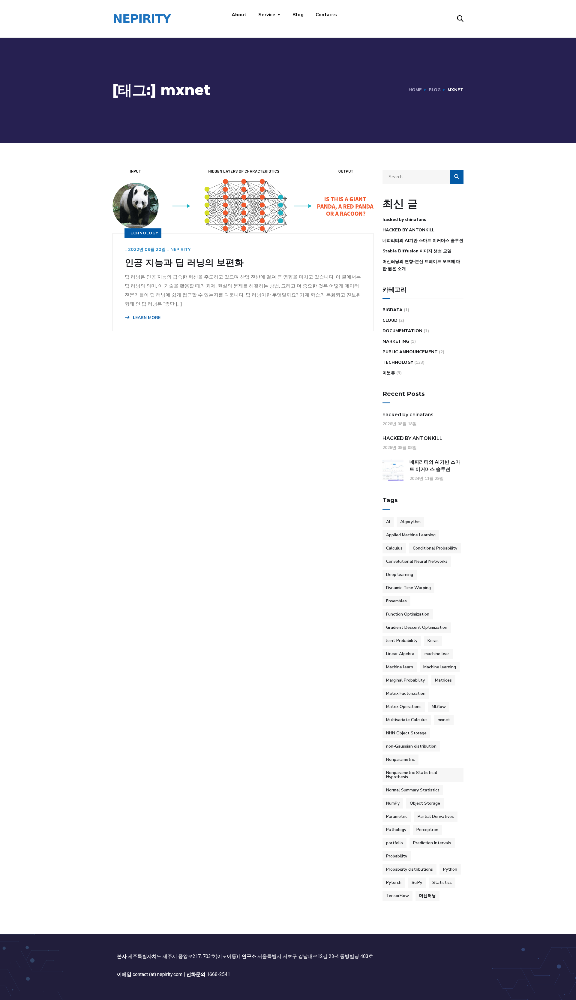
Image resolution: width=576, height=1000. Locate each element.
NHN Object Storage (406, 733)
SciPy (417, 882)
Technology (143, 233)
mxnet (444, 720)
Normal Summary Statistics (413, 790)
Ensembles (396, 601)
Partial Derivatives (436, 816)
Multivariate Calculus (407, 720)
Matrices (443, 680)
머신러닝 (427, 896)
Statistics (442, 882)
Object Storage (425, 803)
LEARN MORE (146, 318)
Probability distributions (409, 869)
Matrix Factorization (405, 693)
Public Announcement (410, 352)
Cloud (390, 320)
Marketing (395, 341)
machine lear (436, 654)
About (239, 14)
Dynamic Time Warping (408, 588)
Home (415, 90)
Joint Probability (401, 640)
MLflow (439, 706)
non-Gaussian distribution (411, 746)
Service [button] (266, 14)
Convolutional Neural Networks (417, 561)
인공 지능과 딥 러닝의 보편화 (184, 262)
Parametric (396, 816)
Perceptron (427, 830)
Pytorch (393, 882)
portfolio (394, 843)
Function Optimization (407, 614)
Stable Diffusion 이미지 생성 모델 (417, 251)
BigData (392, 310)
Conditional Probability (435, 548)
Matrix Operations (404, 706)
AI (388, 522)
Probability (396, 856)
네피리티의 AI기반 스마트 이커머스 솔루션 (422, 240)
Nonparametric (400, 759)
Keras (433, 640)
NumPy (393, 803)
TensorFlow (397, 896)
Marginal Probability (405, 680)
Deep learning (399, 574)
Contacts (326, 14)
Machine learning (439, 667)
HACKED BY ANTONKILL (408, 230)
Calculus (394, 548)
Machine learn (399, 667)
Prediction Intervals (432, 843)
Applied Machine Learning (411, 535)
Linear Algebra (400, 654)
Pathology (396, 830)
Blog (298, 14)
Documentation (402, 331)
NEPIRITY (180, 249)
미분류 (388, 373)
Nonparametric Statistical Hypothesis (411, 775)
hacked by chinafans (404, 219)
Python (450, 869)
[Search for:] (423, 176)
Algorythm (410, 522)
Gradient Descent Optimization (416, 627)
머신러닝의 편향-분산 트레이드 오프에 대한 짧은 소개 (421, 265)
